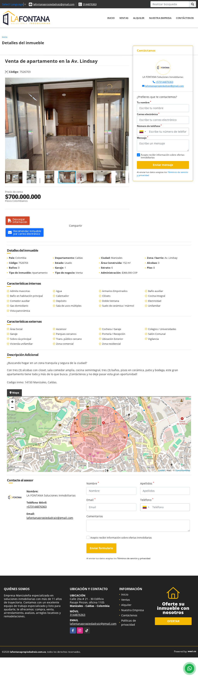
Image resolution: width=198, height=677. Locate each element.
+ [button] (12, 401)
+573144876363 (164, 82)
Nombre (92, 483)
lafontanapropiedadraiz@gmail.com (53, 4)
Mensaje (142, 137)
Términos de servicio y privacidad (133, 558)
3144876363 (89, 4)
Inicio (111, 18)
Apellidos (147, 483)
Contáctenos (185, 18)
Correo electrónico (148, 114)
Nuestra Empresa (160, 18)
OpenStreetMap (182, 470)
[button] (125, 81)
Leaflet (161, 470)
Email (91, 500)
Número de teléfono (149, 126)
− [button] (12, 407)
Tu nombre (144, 102)
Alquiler (138, 18)
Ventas (123, 18)
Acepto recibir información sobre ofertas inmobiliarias (121, 537)
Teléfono (146, 500)
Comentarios (94, 516)
